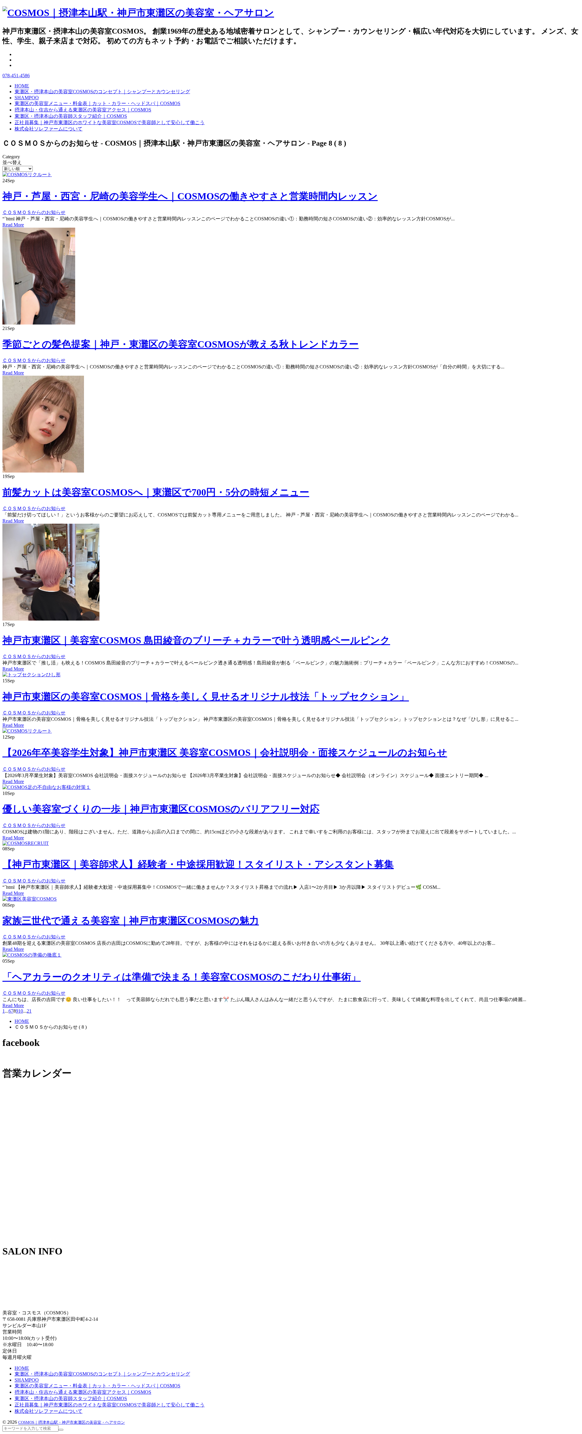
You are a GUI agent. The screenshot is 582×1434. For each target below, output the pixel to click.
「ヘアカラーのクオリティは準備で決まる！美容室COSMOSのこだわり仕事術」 (181, 976)
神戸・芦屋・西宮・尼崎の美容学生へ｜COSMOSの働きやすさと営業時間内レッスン (190, 196)
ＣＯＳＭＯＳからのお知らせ (33, 212)
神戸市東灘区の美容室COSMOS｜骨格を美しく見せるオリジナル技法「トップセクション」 (205, 696)
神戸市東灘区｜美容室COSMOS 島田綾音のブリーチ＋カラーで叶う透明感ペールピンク (196, 640)
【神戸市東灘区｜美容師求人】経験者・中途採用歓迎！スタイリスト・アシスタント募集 (198, 864)
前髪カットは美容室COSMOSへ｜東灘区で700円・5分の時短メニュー (155, 492)
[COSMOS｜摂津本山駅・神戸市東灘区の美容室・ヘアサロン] (138, 12)
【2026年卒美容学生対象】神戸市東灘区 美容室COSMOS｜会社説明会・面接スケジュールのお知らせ (224, 752)
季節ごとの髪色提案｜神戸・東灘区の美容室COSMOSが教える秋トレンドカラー (180, 344)
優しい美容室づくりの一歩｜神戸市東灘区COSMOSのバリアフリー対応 (160, 808)
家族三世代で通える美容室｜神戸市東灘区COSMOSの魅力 (130, 920)
